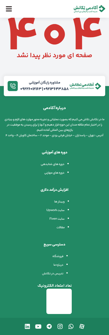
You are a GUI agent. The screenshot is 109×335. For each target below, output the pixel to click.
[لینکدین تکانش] (27, 326)
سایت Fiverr (57, 219)
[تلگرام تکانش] (49, 326)
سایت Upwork (55, 210)
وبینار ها (59, 201)
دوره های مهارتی (54, 173)
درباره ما (58, 265)
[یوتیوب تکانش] (38, 326)
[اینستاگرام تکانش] (60, 326)
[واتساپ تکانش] (71, 326)
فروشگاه (57, 256)
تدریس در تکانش (52, 273)
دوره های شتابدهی (52, 164)
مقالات (61, 227)
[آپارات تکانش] (82, 326)
